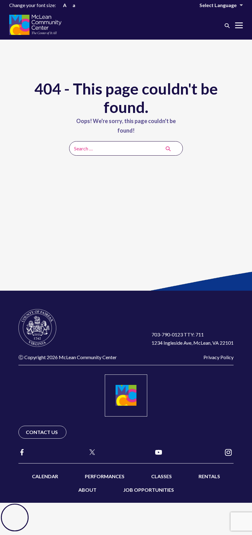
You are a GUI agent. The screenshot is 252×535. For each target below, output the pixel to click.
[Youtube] (158, 452)
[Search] (168, 148)
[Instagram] (228, 452)
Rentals (209, 476)
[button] (227, 25)
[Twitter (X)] (89, 452)
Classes (161, 476)
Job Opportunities (148, 490)
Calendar (45, 476)
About (87, 490)
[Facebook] (22, 452)
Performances (104, 476)
